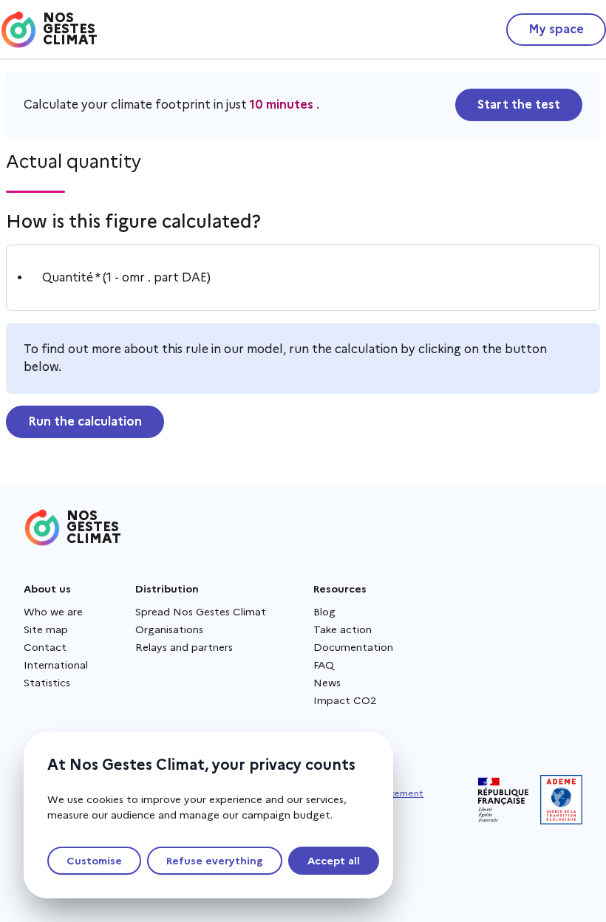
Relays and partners (184, 647)
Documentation (353, 647)
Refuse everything (214, 860)
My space (556, 29)
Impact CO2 (345, 700)
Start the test (518, 105)
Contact (45, 647)
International (56, 665)
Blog (324, 611)
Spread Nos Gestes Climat (200, 611)
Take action (342, 629)
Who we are (53, 611)
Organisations (169, 629)
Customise (94, 860)
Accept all (333, 860)
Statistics (47, 682)
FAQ (323, 665)
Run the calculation (85, 421)
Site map (46, 629)
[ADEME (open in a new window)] (561, 799)
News (327, 682)
